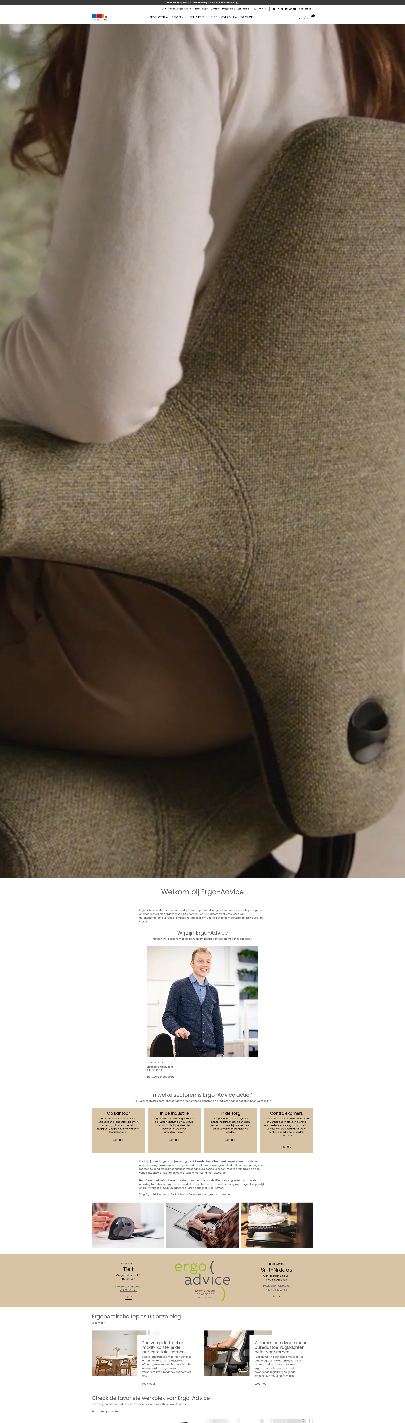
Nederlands (305, 8)
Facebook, (195, 1194)
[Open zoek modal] (298, 17)
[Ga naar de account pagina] (305, 17)
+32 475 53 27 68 (276, 1290)
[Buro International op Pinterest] (286, 8)
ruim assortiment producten (221, 914)
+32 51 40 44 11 (128, 1290)
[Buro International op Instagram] (278, 8)
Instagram (208, 1194)
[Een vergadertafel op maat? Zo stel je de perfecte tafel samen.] (126, 1359)
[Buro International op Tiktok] (290, 8)
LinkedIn (225, 1194)
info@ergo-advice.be (128, 1286)
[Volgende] (246, 2)
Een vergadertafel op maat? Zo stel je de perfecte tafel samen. (164, 1347)
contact (218, 939)
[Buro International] (100, 17)
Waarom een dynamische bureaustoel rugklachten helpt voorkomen (281, 1347)
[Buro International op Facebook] (274, 8)
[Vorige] (158, 2)
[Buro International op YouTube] (294, 8)
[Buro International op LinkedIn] (282, 8)
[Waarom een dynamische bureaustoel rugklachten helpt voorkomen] (238, 1359)
